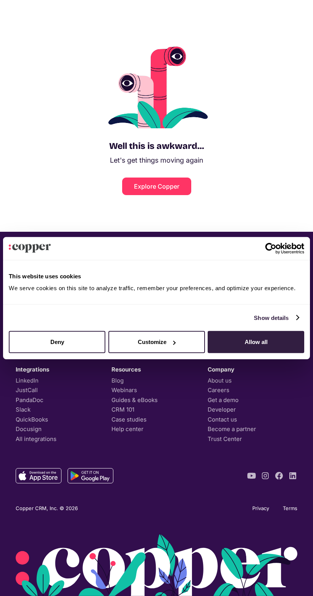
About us (220, 380)
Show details (271, 317)
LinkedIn (27, 380)
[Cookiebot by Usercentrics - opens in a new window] (270, 248)
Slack (23, 409)
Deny (57, 342)
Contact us (222, 419)
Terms (290, 508)
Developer (222, 409)
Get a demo (223, 400)
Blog (117, 380)
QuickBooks (32, 419)
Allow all (256, 342)
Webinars (124, 390)
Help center (127, 429)
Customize (152, 342)
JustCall (27, 390)
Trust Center (225, 439)
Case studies (129, 419)
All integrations (36, 439)
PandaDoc (30, 400)
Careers (218, 390)
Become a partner (232, 429)
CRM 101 (122, 409)
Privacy (260, 508)
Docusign (29, 429)
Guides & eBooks (134, 400)
